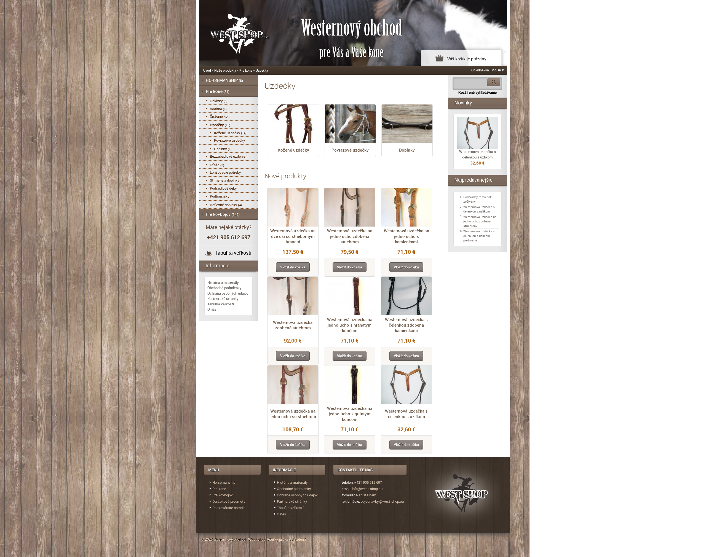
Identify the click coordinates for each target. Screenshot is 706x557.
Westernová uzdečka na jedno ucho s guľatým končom (349, 413)
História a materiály (223, 282)
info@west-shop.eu (367, 488)
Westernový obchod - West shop (239, 539)
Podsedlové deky (223, 188)
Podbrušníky (219, 196)
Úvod (207, 70)
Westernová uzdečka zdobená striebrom (292, 324)
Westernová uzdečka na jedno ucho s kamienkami (406, 236)
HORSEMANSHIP (222, 80)
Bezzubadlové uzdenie (227, 156)
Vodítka (216, 108)
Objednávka (480, 70)
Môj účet (497, 70)
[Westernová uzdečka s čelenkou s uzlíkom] (477, 133)
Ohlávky (216, 100)
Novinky (463, 103)
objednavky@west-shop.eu (382, 501)
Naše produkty (225, 70)
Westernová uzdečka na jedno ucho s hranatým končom (349, 325)
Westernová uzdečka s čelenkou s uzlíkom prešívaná (479, 235)
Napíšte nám (366, 495)
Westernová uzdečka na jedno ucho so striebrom (292, 413)
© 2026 (207, 539)
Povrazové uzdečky (350, 150)
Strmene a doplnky (224, 180)
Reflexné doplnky (223, 204)
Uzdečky (262, 70)
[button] (293, 267)
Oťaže (215, 164)
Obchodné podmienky (224, 287)
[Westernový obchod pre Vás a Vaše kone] (233, 32)
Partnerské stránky (223, 298)
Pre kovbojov (218, 214)
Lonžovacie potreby (225, 172)
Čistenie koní (220, 116)
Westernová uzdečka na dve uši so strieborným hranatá (292, 236)
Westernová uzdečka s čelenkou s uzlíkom (406, 413)
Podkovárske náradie (228, 507)
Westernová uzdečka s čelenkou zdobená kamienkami (406, 325)
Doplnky (407, 150)
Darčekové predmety (228, 501)
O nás (211, 309)
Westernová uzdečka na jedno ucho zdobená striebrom (349, 236)
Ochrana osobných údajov (227, 293)
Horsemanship (223, 482)
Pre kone (245, 70)
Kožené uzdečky (293, 150)
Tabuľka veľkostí (233, 252)
